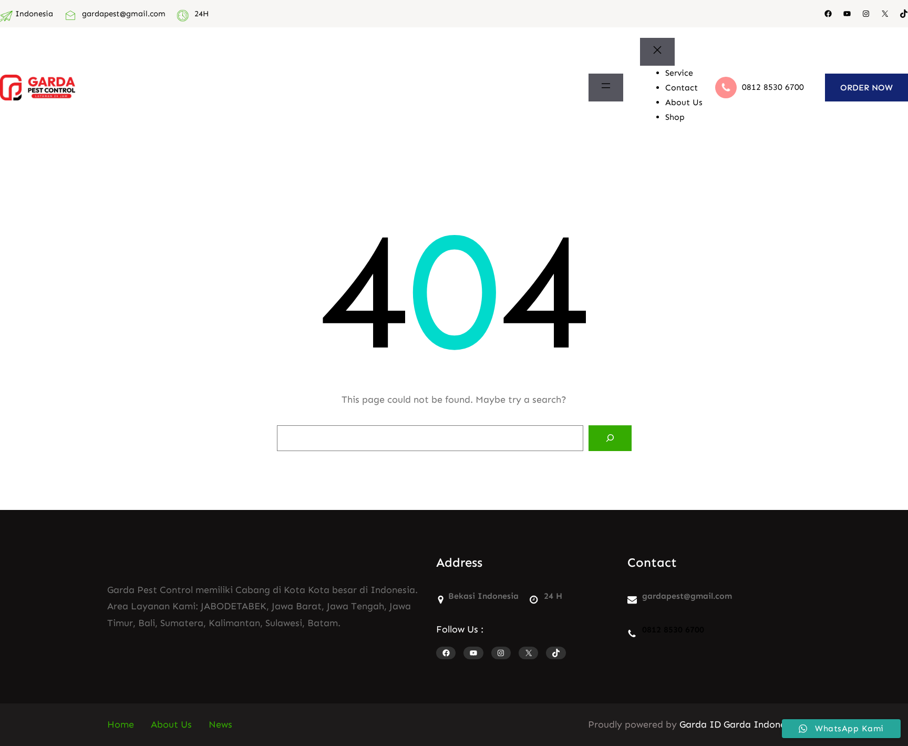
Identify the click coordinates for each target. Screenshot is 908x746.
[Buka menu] (606, 88)
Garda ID (700, 724)
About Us (171, 724)
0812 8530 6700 (773, 87)
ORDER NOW (866, 88)
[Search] (610, 438)
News (220, 724)
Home (120, 724)
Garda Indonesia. (762, 724)
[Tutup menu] (657, 52)
